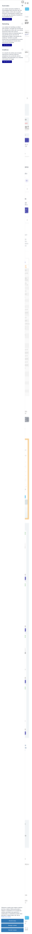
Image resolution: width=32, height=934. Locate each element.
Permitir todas (12, 920)
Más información (7, 19)
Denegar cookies (12, 925)
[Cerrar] (23, 2)
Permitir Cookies (12, 930)
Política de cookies (6, 916)
